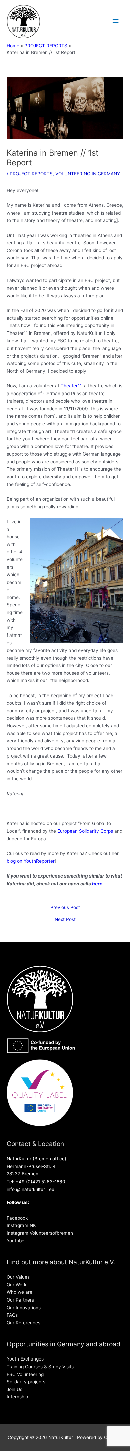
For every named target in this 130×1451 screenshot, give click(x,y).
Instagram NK (21, 1225)
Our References (23, 1322)
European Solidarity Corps (85, 831)
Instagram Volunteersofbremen (40, 1233)
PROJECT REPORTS (31, 173)
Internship (17, 1396)
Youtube (15, 1240)
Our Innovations (24, 1307)
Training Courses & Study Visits (40, 1366)
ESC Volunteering (25, 1374)
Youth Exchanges (25, 1359)
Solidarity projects (26, 1381)
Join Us (14, 1389)
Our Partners (20, 1300)
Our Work (16, 1284)
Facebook (17, 1218)
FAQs (12, 1315)
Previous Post (65, 907)
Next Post (65, 919)
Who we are (19, 1292)
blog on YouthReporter (31, 861)
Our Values (18, 1277)
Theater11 (71, 385)
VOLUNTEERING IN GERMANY (87, 173)
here (97, 883)
